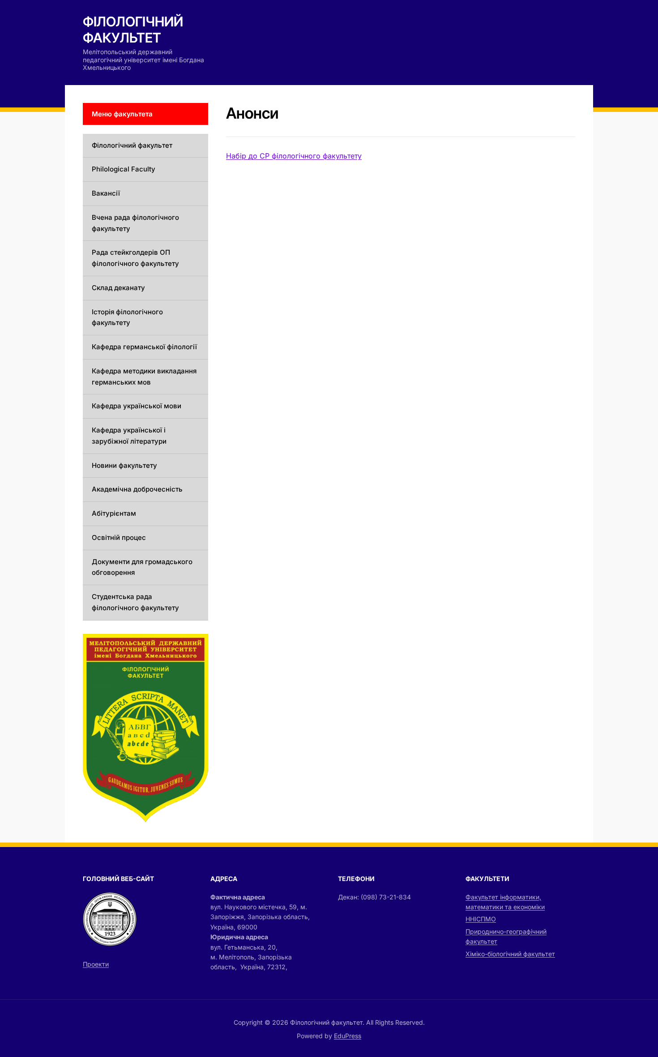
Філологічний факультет (133, 29)
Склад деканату (118, 287)
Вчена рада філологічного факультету (135, 223)
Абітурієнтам (114, 513)
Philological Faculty (123, 169)
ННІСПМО (481, 919)
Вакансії (106, 193)
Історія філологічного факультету (127, 317)
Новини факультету (124, 465)
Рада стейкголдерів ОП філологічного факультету (135, 258)
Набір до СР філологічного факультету (294, 155)
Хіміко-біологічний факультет (510, 954)
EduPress (347, 1036)
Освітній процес (119, 537)
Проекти (96, 964)
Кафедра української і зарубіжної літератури (129, 435)
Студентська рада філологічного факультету (135, 602)
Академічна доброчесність (137, 489)
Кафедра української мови (136, 406)
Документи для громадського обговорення (142, 567)
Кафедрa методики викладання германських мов (144, 376)
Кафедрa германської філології (144, 346)
